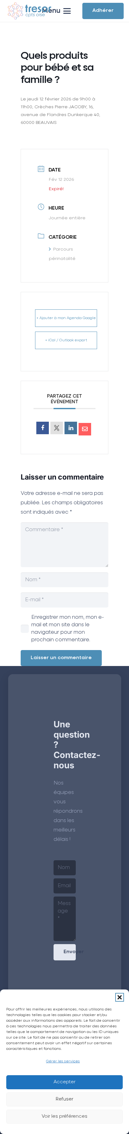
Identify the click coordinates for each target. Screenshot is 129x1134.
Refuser (64, 1099)
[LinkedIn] (70, 428)
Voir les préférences (64, 1116)
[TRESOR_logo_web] (29, 11)
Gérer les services (63, 1061)
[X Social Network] (56, 428)
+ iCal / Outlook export (66, 340)
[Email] (85, 429)
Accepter (64, 1082)
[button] (119, 997)
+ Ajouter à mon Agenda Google (66, 318)
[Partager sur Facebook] (42, 428)
